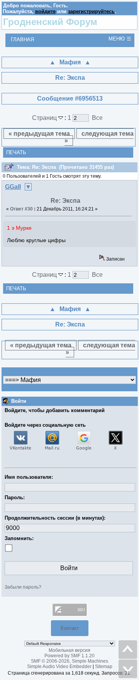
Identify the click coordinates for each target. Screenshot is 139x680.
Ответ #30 (21, 209)
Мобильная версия (69, 650)
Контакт (70, 628)
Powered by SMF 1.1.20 (69, 655)
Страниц (45, 117)
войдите (45, 11)
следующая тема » (99, 137)
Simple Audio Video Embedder (59, 666)
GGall (13, 186)
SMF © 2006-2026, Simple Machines (69, 661)
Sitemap (103, 666)
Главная (22, 39)
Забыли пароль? (23, 587)
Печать (16, 152)
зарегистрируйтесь (91, 11)
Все (97, 117)
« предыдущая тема (39, 133)
